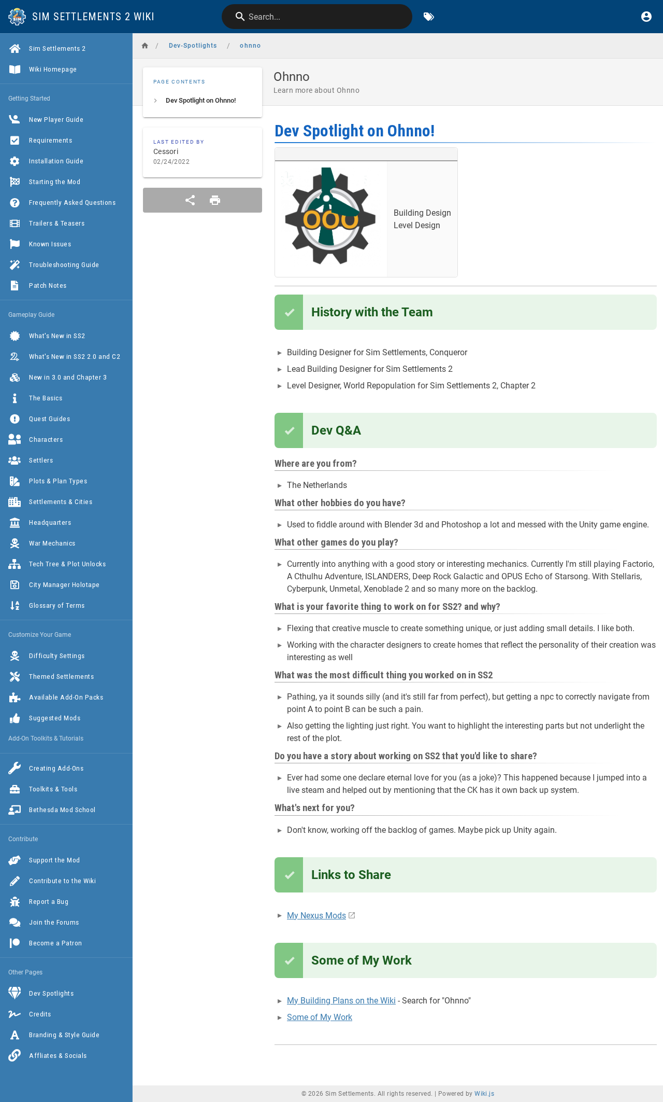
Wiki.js (484, 1093)
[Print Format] (215, 200)
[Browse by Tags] (428, 16)
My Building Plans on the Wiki (341, 1001)
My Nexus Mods (316, 915)
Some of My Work (319, 1017)
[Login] (646, 16)
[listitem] (202, 100)
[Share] (190, 200)
